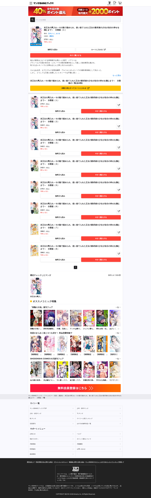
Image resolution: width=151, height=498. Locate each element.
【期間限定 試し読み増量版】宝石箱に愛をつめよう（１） (62, 354)
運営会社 (30, 462)
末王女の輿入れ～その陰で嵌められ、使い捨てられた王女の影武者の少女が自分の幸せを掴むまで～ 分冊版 (36, 296)
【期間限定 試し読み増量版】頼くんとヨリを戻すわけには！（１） (102, 354)
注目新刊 (33, 423)
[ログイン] (114, 3)
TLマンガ (80, 413)
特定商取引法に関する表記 (44, 462)
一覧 (117, 307)
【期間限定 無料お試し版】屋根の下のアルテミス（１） (115, 354)
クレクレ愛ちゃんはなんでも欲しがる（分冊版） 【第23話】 (89, 329)
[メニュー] (31, 3)
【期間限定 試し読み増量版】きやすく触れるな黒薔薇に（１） (75, 354)
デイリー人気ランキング (84, 418)
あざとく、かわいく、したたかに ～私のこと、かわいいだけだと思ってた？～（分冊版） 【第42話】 (115, 329)
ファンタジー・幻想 (50, 395)
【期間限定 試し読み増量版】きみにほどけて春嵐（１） (36, 354)
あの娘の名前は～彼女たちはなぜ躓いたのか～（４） (36, 380)
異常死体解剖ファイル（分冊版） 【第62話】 (49, 329)
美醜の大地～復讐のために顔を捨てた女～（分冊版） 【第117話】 (36, 329)
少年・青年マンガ (82, 408)
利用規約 (33, 449)
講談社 (52, 36)
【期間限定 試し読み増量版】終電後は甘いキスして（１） (89, 354)
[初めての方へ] (109, 3)
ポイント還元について (84, 439)
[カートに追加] (118, 105)
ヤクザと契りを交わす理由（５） (115, 380)
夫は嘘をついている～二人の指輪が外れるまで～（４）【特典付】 (49, 380)
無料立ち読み (53, 49)
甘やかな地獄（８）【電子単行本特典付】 (102, 380)
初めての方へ (34, 439)
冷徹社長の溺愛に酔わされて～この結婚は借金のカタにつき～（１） (89, 380)
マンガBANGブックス (35, 395)
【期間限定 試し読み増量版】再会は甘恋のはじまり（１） (49, 354)
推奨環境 (33, 454)
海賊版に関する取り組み (76, 462)
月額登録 (33, 444)
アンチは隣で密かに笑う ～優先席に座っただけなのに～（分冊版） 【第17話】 (76, 329)
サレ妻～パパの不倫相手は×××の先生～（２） (62, 380)
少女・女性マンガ (35, 413)
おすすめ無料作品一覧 (84, 423)
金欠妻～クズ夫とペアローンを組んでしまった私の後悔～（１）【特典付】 (75, 380)
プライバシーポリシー (61, 462)
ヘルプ (79, 434)
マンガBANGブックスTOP (38, 408)
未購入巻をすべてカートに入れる (73, 88)
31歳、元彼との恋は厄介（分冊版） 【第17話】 (62, 329)
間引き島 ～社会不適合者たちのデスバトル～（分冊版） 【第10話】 (102, 329)
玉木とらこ (51, 33)
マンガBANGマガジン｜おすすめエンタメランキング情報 (103, 462)
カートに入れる (97, 49)
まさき (58, 33)
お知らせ (33, 434)
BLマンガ (33, 418)
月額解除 (80, 444)
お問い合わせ (81, 449)
